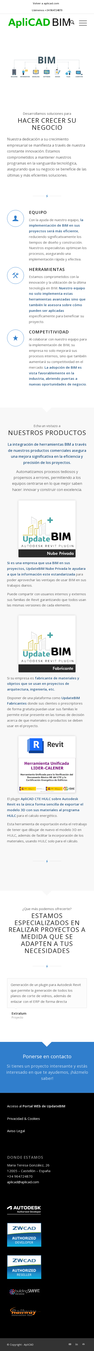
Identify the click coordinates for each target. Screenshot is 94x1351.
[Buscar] (69, 23)
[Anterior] (72, 983)
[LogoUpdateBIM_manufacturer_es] (47, 643)
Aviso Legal (16, 1130)
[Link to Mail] (83, 1344)
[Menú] (80, 23)
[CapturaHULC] (47, 764)
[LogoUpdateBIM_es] (47, 528)
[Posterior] (82, 983)
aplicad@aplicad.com (23, 1182)
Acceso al (36, 1106)
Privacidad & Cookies (23, 1118)
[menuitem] (46, 3)
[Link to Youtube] (69, 1344)
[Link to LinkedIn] (76, 1344)
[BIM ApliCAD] (39, 23)
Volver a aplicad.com (46, 3)
